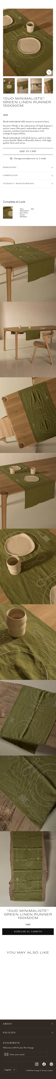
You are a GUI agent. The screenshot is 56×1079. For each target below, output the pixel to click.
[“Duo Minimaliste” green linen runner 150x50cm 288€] (11, 213)
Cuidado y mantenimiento (18, 183)
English (8, 1070)
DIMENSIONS (9, 167)
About (7, 1024)
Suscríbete (11, 1043)
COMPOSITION (10, 175)
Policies (9, 1032)
